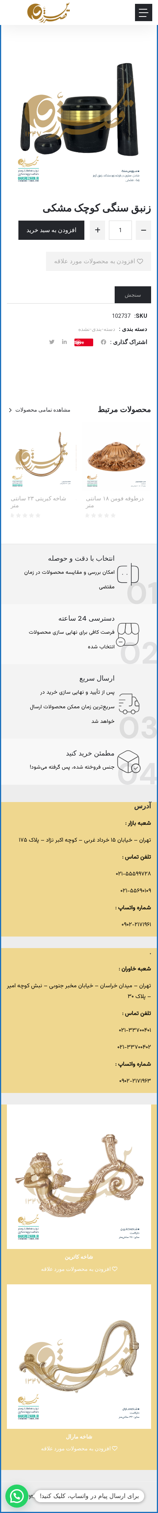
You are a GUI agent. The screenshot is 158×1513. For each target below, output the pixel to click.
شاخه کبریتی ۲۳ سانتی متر (38, 502)
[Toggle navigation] (143, 12)
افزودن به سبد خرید (51, 230)
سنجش (133, 294)
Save (79, 342)
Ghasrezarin (80, 1496)
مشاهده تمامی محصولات (43, 410)
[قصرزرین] (49, 12)
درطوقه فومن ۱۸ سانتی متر (115, 502)
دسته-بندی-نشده (96, 329)
